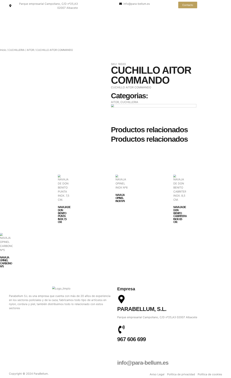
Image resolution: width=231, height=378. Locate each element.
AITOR (30, 50)
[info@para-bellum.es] (121, 353)
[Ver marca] (153, 106)
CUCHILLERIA (16, 50)
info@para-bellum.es (142, 363)
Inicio (3, 50)
